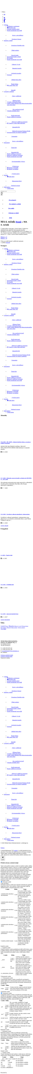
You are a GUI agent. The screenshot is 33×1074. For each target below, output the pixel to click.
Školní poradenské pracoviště (14, 254)
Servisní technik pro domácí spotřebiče (17, 356)
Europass (9, 298)
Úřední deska (10, 412)
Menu (3, 12)
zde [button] (30, 854)
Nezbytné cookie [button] (5, 880)
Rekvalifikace (4, 627)
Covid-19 (3, 626)
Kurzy (7, 626)
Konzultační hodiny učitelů (14, 280)
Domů (18, 222)
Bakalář (8, 242)
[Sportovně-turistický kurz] (15, 610)
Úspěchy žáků (6, 555)
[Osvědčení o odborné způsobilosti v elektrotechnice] (15, 511)
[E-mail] (4, 14)
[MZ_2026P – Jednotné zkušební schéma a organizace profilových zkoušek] (15, 439)
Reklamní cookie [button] (5, 1029)
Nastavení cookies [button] (5, 658)
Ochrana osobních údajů (13, 253)
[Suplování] (4, 19)
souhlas (16, 850)
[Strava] (4, 18)
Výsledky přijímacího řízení (14, 326)
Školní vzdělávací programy (14, 340)
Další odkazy (7, 411)
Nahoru (2, 847)
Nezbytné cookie (7, 882)
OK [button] (14, 854)
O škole (6, 248)
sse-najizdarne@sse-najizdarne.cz (10, 651)
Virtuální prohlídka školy (13, 334)
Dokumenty (7, 366)
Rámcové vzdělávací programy (15, 379)
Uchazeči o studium (9, 315)
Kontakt (6, 399)
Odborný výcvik (17, 626)
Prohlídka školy (7, 584)
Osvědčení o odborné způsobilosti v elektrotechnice (15, 514)
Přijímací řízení (25, 626)
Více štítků (3, 629)
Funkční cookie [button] (4, 946)
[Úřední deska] (4, 20)
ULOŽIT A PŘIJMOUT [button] (7, 1067)
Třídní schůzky (14, 627)
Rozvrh (9, 627)
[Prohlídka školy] (15, 581)
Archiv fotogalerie (5, 619)
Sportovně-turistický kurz (9, 613)
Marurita (11, 626)
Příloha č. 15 (4, 237)
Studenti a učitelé (8, 264)
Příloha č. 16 (4, 238)
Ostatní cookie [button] (4, 1051)
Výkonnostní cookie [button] (6, 976)
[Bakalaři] (4, 16)
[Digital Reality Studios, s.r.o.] (3, 845)
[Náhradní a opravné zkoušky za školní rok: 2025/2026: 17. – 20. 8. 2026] (15, 475)
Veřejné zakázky (21, 627)
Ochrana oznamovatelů (6, 656)
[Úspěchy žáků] (15, 552)
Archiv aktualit (4, 525)
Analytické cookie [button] (5, 991)
